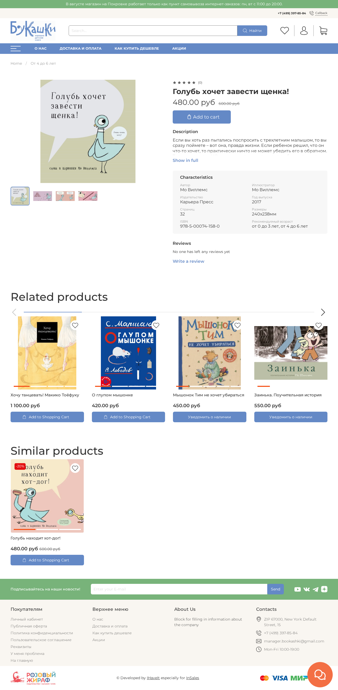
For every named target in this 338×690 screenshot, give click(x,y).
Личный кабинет (27, 619)
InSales (192, 677)
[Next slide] (157, 131)
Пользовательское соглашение (41, 639)
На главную (22, 660)
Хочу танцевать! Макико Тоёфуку (45, 395)
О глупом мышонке (112, 395)
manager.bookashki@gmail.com (294, 641)
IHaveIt (153, 677)
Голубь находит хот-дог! (35, 538)
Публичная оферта (29, 626)
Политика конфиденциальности (42, 633)
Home (16, 63)
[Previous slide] (18, 131)
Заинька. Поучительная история (288, 395)
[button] (14, 312)
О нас (40, 48)
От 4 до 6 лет (43, 63)
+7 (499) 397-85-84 (292, 13)
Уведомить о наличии (209, 417)
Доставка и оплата (80, 48)
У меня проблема (27, 653)
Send (275, 589)
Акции (179, 48)
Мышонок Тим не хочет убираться (208, 395)
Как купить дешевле (137, 48)
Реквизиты (21, 646)
